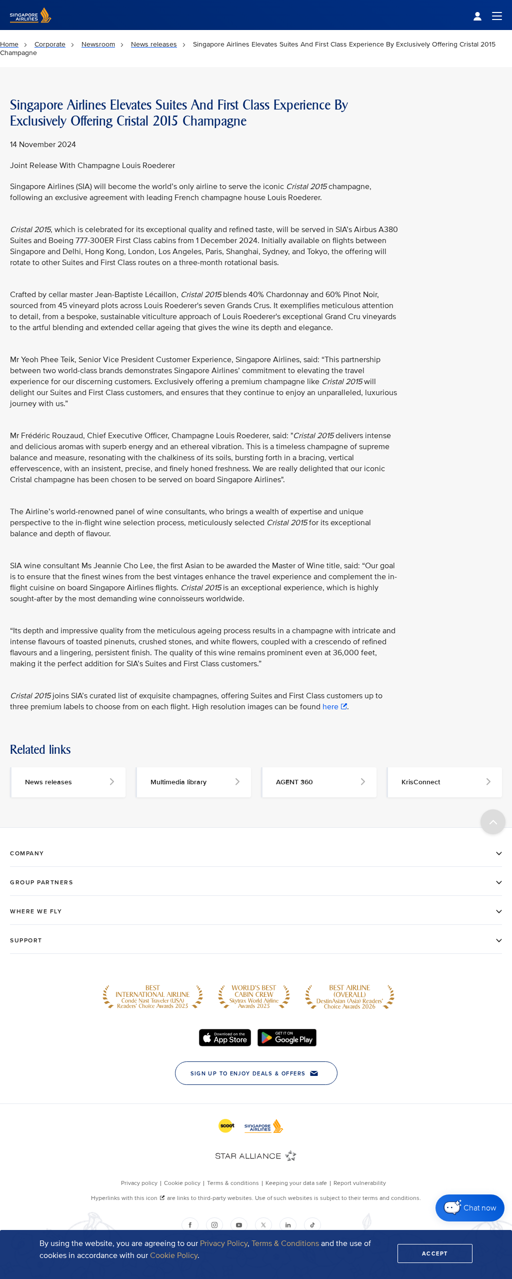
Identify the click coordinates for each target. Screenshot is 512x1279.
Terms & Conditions (285, 1243)
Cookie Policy (174, 1255)
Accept (435, 1253)
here (330, 707)
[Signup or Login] (487, 15)
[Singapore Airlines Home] (31, 28)
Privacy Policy (224, 1243)
